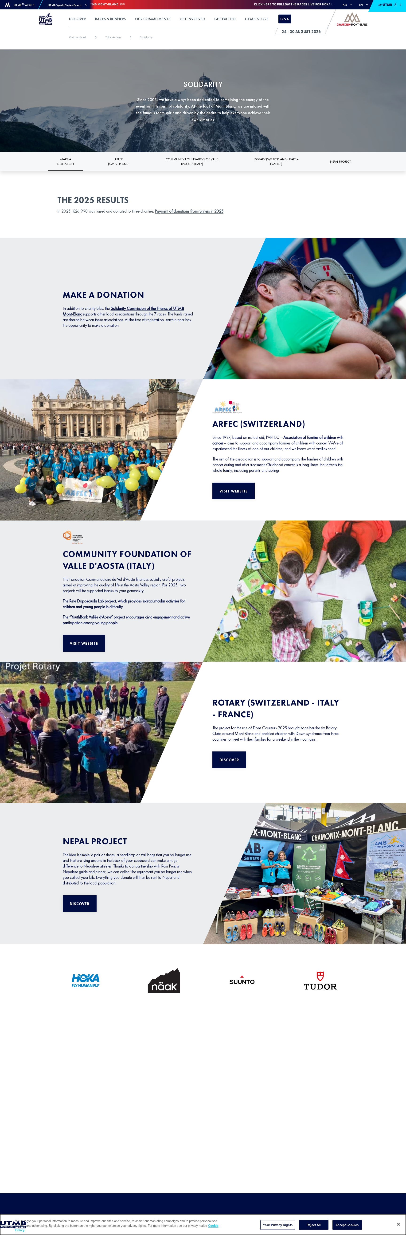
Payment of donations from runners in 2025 (189, 211)
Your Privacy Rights (277, 1225)
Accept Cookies (347, 1225)
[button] (67, 5)
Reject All (314, 1225)
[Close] (398, 1224)
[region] (203, 1224)
